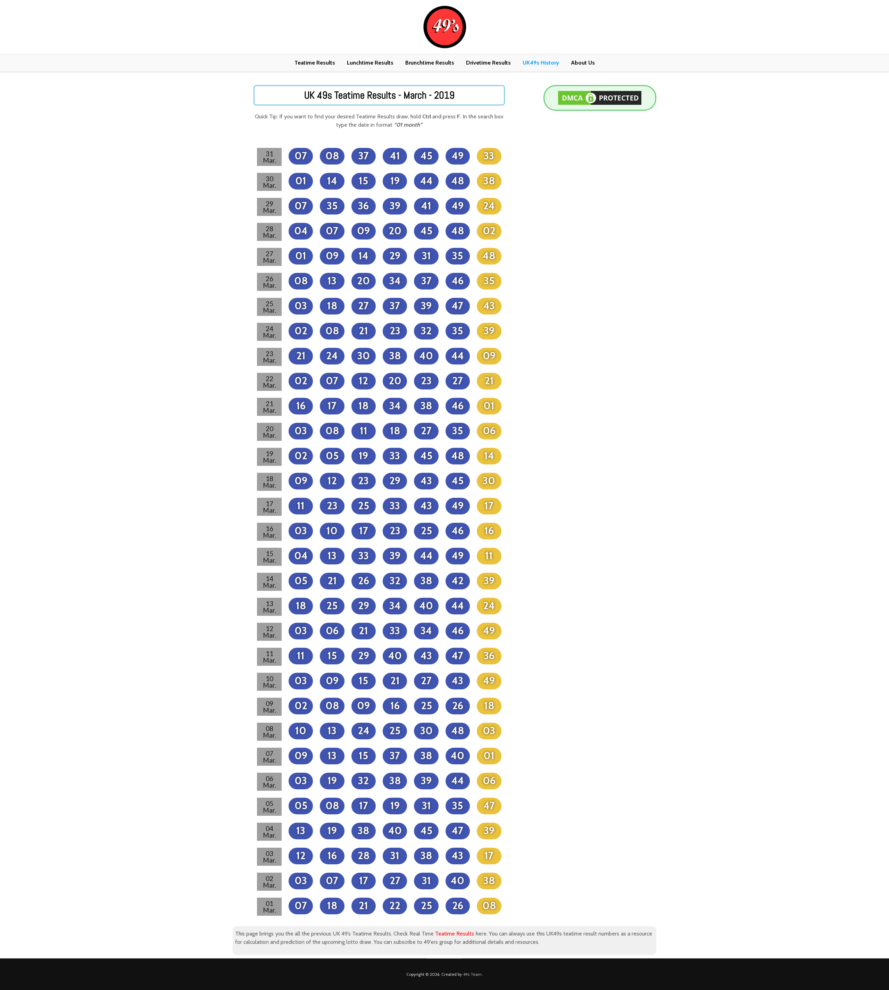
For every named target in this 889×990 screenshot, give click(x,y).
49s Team (472, 974)
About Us (583, 62)
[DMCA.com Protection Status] (599, 97)
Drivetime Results (488, 62)
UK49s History (541, 62)
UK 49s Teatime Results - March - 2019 (379, 95)
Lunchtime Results (370, 62)
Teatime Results (314, 62)
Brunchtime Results (429, 62)
